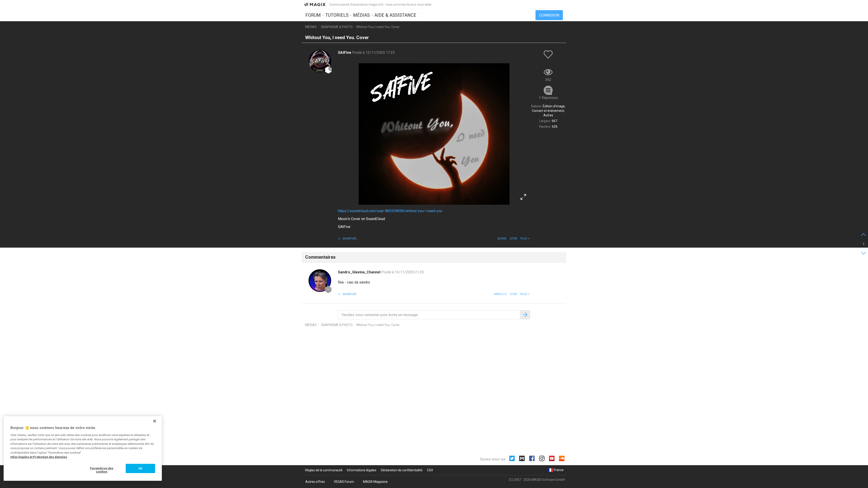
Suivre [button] (502, 238)
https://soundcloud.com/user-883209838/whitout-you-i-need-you (390, 211)
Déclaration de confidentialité (401, 470)
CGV (430, 470)
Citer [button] (513, 238)
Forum (313, 15)
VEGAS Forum (344, 481)
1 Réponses (548, 98)
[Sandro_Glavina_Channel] (320, 280)
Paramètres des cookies (101, 470)
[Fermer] (155, 421)
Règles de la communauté (323, 470)
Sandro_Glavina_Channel (359, 272)
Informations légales (361, 470)
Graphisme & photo (337, 27)
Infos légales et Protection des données (38, 457)
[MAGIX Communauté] (315, 4)
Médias (361, 15)
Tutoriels (337, 15)
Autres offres (315, 481)
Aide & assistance (395, 15)
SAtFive (345, 52)
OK (140, 468)
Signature (349, 238)
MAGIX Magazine (375, 481)
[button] (525, 238)
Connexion (549, 15)
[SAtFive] (320, 61)
